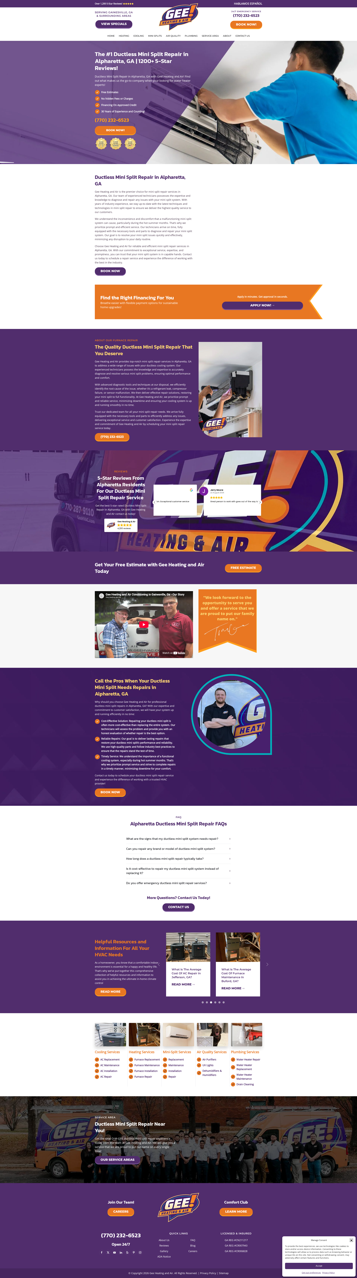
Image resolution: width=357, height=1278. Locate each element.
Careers (120, 1211)
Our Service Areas (117, 1160)
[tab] (203, 1002)
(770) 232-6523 (246, 15)
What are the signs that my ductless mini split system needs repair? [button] (172, 839)
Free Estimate (243, 568)
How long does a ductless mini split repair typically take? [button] (165, 859)
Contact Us (242, 36)
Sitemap (224, 1273)
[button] (351, 1240)
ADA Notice (164, 1256)
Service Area (210, 36)
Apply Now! (260, 305)
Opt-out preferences (311, 1272)
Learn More (236, 1211)
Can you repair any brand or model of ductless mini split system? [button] (170, 849)
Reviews (164, 1245)
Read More (110, 992)
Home (111, 36)
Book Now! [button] (115, 130)
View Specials (114, 24)
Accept (319, 1266)
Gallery (164, 1251)
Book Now (110, 271)
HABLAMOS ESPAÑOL (248, 3)
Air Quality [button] (173, 36)
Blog (193, 1245)
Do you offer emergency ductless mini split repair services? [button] (166, 883)
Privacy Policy (328, 1272)
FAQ (192, 1240)
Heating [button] (124, 36)
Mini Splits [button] (155, 36)
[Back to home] (178, 17)
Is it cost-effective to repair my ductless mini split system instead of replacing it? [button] (172, 871)
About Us (164, 1240)
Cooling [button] (138, 36)
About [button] (227, 36)
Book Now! (246, 24)
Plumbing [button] (191, 36)
